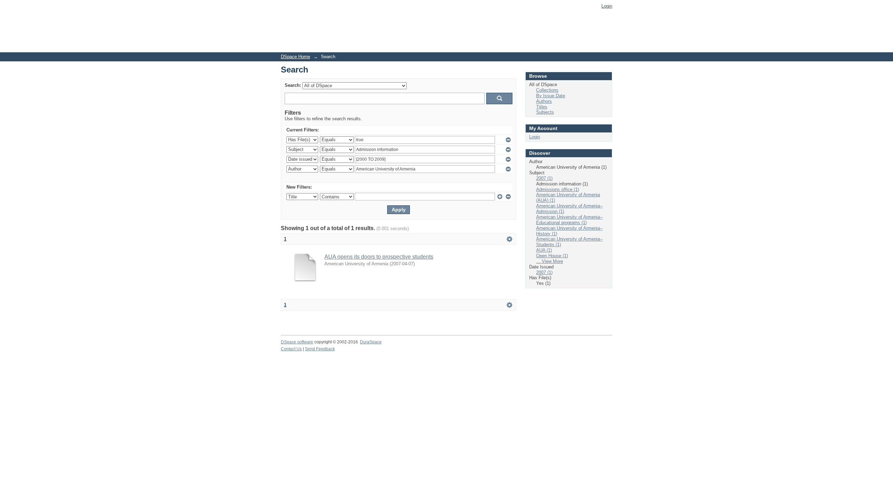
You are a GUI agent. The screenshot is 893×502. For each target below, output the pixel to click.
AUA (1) (544, 250)
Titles (541, 106)
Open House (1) (552, 255)
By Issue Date (550, 95)
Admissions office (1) (557, 189)
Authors (544, 101)
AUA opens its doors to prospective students (378, 257)
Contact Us (291, 349)
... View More (549, 261)
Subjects (545, 112)
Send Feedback (320, 349)
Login (606, 6)
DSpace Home (295, 56)
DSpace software (297, 342)
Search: (293, 85)
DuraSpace (371, 342)
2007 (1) (544, 178)
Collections (547, 90)
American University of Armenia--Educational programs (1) (569, 219)
